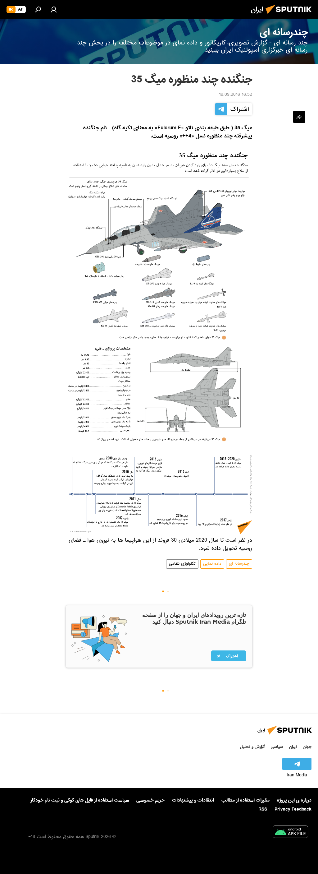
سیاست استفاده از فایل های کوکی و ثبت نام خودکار (79, 800)
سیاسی (277, 746)
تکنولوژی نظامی (182, 564)
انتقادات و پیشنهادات (193, 800)
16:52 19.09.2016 (235, 95)
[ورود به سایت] (54, 9)
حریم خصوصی (150, 800)
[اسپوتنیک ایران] (290, 15)
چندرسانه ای (239, 564)
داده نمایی (212, 564)
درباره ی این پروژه (294, 800)
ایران (293, 746)
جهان (307, 746)
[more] (299, 117)
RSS (262, 809)
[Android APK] (290, 832)
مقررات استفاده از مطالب (245, 800)
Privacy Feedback (293, 809)
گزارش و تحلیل (252, 746)
